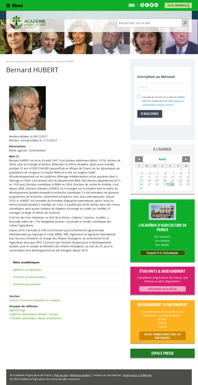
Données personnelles (27, 284)
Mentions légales (80, 375)
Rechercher (185, 23)
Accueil (10, 61)
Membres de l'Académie (29, 61)
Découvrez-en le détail (162, 289)
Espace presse (162, 353)
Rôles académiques (26, 262)
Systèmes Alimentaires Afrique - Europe (33, 314)
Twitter (151, 5)
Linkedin (156, 5)
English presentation (132, 5)
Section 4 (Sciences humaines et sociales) (34, 300)
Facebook (147, 5)
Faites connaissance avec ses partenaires (162, 336)
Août (162, 159)
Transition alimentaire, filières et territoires (35, 318)
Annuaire (49, 61)
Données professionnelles (29, 277)
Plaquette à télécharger (162, 253)
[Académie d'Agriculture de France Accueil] (27, 22)
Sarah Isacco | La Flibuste (137, 375)
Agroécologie (17, 310)
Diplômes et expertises (27, 269)
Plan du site (61, 375)
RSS (142, 5)
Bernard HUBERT (65, 61)
